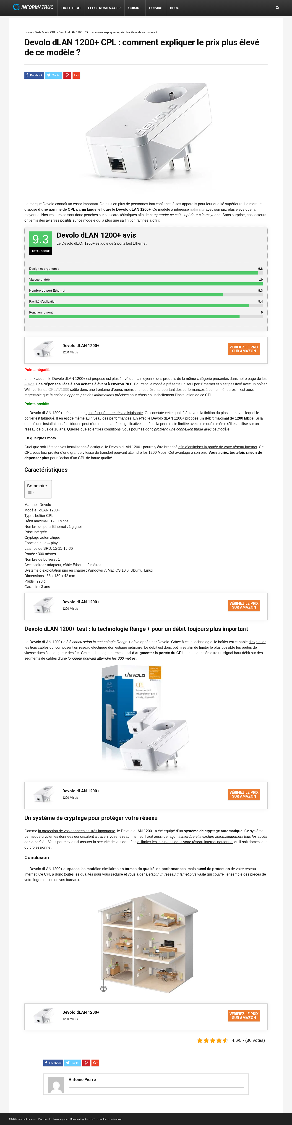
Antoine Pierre (82, 1079)
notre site (197, 209)
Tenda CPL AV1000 (53, 389)
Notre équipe (60, 1119)
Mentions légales (79, 1119)
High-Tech (71, 8)
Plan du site (44, 1119)
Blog (174, 8)
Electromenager (104, 8)
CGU (93, 1119)
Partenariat (116, 1119)
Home (28, 32)
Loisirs (155, 8)
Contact (103, 1119)
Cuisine (135, 8)
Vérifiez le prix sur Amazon (243, 349)
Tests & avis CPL (45, 32)
